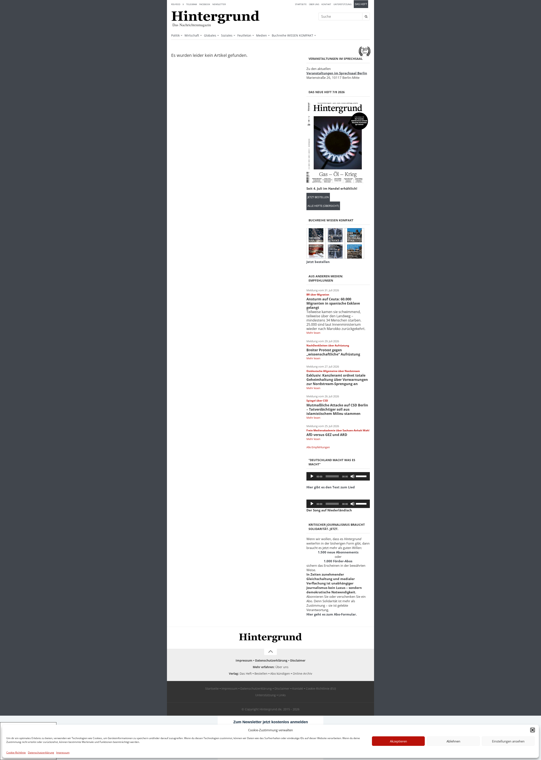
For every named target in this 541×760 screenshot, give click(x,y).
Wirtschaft (191, 35)
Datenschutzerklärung (41, 752)
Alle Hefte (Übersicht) (323, 206)
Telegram (191, 4)
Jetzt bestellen (318, 197)
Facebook (204, 4)
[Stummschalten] (352, 476)
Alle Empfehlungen (318, 447)
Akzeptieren (398, 741)
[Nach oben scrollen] (270, 652)
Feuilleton (244, 35)
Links (282, 695)
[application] (338, 476)
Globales (210, 35)
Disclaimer (297, 660)
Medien (261, 35)
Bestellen (261, 673)
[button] (532, 730)
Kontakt (326, 4)
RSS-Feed (175, 4)
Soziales (226, 35)
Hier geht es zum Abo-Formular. (331, 614)
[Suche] (366, 16)
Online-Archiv (302, 673)
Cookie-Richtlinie (16, 752)
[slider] (362, 476)
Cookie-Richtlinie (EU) (321, 688)
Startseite (301, 4)
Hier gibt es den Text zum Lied (330, 487)
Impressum (63, 752)
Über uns (314, 4)
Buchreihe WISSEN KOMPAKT (292, 35)
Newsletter (219, 4)
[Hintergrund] (215, 17)
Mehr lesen (313, 333)
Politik (175, 35)
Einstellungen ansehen (508, 741)
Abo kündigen (280, 673)
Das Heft (361, 4)
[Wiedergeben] (312, 476)
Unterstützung (342, 4)
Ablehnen (453, 741)
